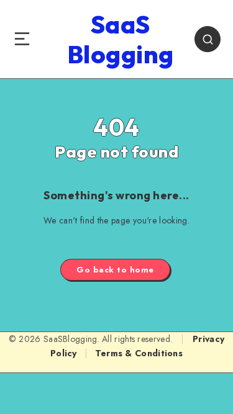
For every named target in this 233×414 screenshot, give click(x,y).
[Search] (207, 39)
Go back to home (115, 270)
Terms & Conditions (139, 353)
